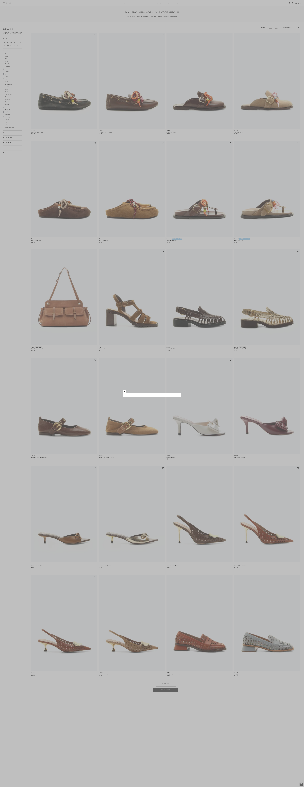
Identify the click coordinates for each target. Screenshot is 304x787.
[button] (124, 391)
